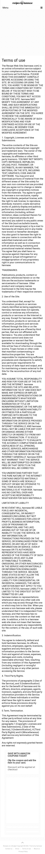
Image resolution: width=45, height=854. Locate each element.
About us (37, 849)
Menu (5, 7)
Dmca (17, 849)
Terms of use (26, 849)
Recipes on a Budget (10, 846)
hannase (39, 846)
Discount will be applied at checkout (21, 768)
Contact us (8, 849)
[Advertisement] (22, 34)
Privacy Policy (23, 851)
